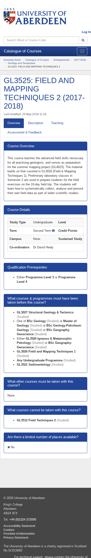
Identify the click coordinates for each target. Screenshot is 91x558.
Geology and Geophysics (21, 63)
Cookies (9, 529)
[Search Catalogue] (83, 40)
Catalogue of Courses (37, 60)
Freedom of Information (19, 533)
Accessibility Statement (19, 525)
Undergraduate (61, 60)
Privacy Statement (16, 537)
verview (13, 123)
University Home (12, 60)
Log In (86, 32)
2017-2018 (80, 60)
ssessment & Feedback (24, 132)
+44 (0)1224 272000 (22, 519)
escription (35, 123)
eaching (57, 123)
